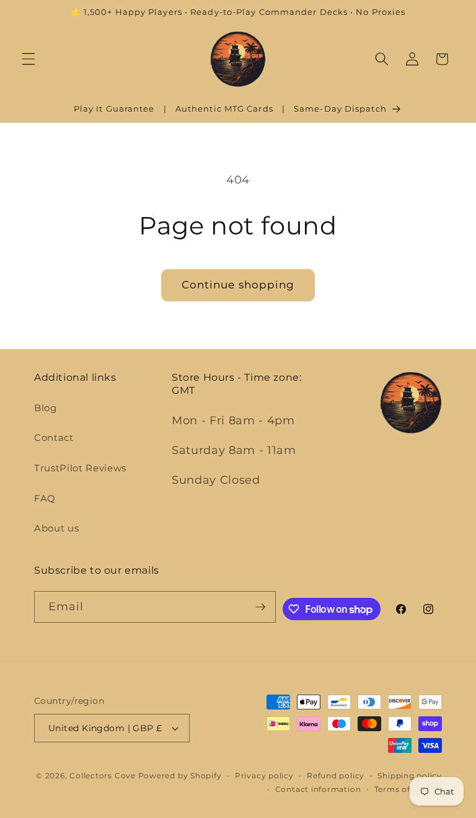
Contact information (318, 789)
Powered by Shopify (180, 775)
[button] (28, 59)
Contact (54, 437)
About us (56, 528)
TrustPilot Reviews (80, 468)
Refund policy (335, 775)
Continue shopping (238, 284)
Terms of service (408, 789)
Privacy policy (264, 775)
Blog (45, 408)
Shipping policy (409, 775)
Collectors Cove (102, 775)
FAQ (45, 498)
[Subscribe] (260, 607)
